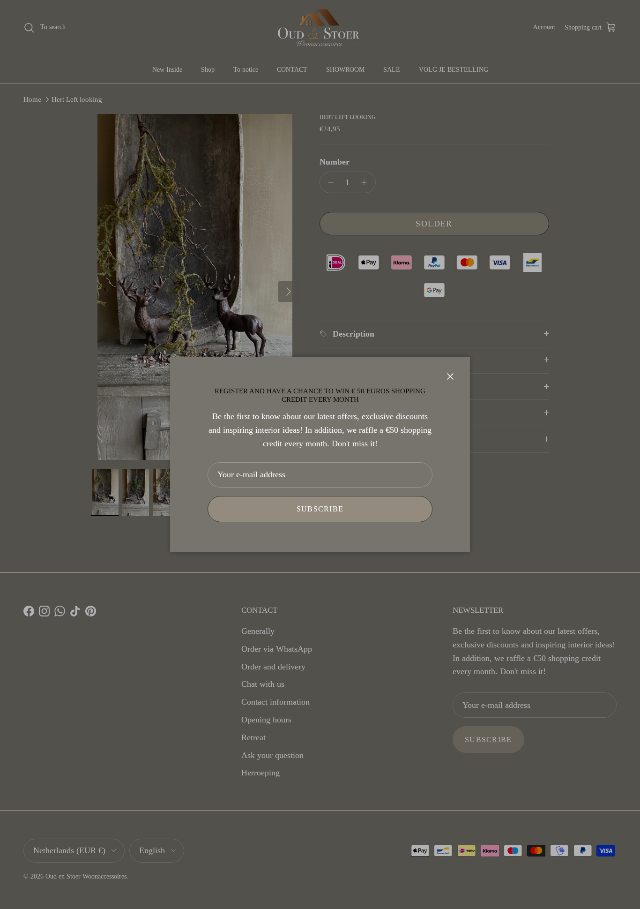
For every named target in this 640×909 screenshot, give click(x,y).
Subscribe (320, 509)
